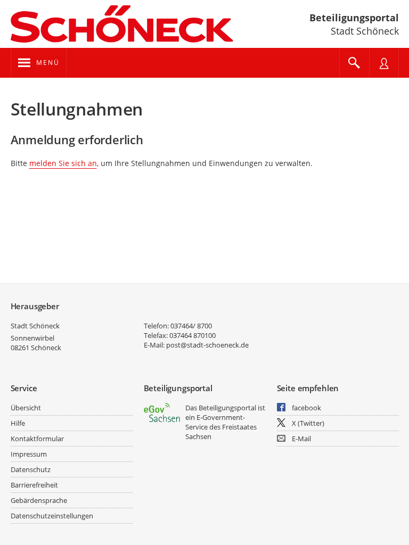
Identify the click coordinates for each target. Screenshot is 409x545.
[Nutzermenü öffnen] (384, 63)
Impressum (29, 454)
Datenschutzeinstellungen (52, 516)
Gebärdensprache (39, 500)
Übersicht (26, 407)
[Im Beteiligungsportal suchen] (354, 63)
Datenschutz (31, 469)
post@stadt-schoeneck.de (207, 345)
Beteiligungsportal (354, 17)
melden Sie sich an (63, 163)
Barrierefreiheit (34, 485)
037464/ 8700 (191, 326)
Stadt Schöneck (35, 326)
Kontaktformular (37, 438)
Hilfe (18, 423)
